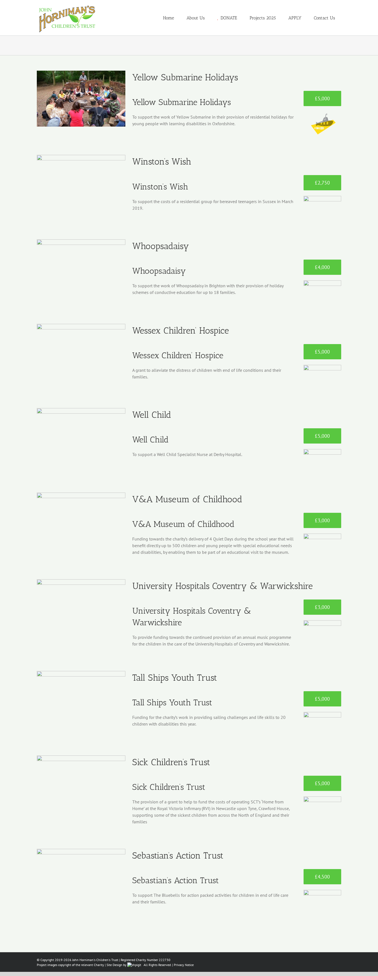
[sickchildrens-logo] (322, 798)
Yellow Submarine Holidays (185, 77)
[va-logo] (322, 536)
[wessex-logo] (322, 367)
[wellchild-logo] (322, 451)
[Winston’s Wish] (81, 183)
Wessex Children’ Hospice (180, 330)
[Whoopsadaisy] (81, 267)
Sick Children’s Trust (171, 762)
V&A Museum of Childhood (187, 499)
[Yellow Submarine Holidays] (81, 99)
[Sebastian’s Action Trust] (81, 877)
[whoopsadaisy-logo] (322, 282)
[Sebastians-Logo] (322, 892)
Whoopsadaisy (160, 246)
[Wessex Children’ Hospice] (81, 352)
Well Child (151, 414)
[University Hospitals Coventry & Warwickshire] (81, 607)
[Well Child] (81, 436)
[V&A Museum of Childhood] (81, 521)
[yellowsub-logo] (322, 114)
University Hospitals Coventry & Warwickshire (222, 586)
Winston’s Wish (161, 161)
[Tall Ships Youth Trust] (81, 699)
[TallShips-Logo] (322, 714)
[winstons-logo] (322, 198)
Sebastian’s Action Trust (177, 855)
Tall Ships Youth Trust (174, 677)
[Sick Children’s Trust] (81, 783)
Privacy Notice (184, 965)
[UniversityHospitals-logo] (322, 622)
